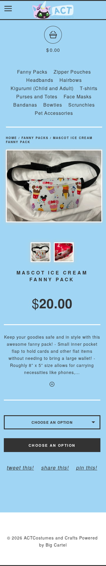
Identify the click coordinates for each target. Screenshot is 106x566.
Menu (12, 10)
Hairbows (70, 80)
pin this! (86, 467)
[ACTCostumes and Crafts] (53, 16)
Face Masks (78, 96)
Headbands (39, 80)
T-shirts (88, 88)
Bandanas (25, 104)
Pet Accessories (54, 113)
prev (30, 186)
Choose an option (52, 445)
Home (11, 138)
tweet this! (20, 467)
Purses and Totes (36, 96)
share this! (55, 467)
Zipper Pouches (72, 71)
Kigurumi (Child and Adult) (42, 88)
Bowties (52, 104)
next (78, 186)
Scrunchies (81, 104)
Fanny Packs (32, 71)
